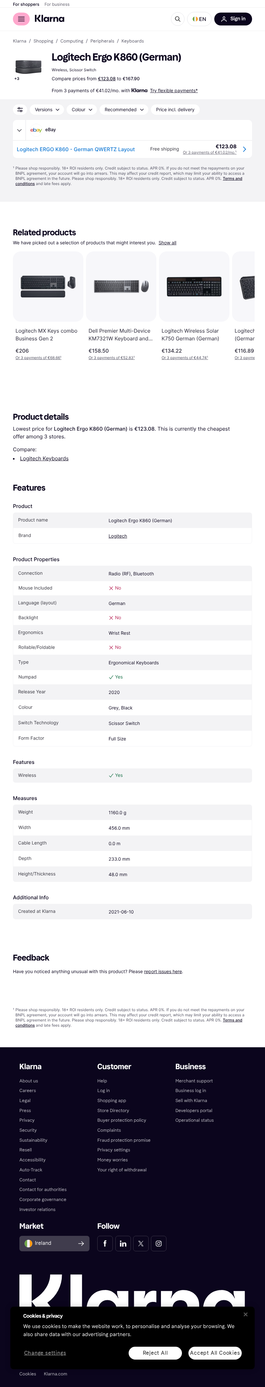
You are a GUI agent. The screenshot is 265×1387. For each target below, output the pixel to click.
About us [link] (28, 1081)
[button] (199, 19)
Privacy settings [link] (113, 1150)
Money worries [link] (112, 1160)
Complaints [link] (109, 1130)
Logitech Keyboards (44, 458)
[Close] (245, 1314)
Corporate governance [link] (42, 1199)
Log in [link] (103, 1090)
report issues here (163, 971)
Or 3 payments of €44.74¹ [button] (185, 357)
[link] (105, 1243)
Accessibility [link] (32, 1160)
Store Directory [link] (113, 1110)
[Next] (243, 305)
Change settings (45, 1353)
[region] (132, 1338)
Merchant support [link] (194, 1081)
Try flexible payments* (174, 90)
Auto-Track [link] (30, 1170)
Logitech (118, 536)
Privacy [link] (27, 1120)
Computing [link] (71, 41)
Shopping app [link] (111, 1100)
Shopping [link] (43, 41)
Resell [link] (25, 1150)
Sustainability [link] (33, 1140)
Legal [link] (25, 1100)
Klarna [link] (19, 41)
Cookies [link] (27, 1374)
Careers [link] (27, 1090)
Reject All (155, 1353)
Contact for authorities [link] (43, 1189)
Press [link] (25, 1110)
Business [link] (190, 1067)
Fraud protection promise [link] (124, 1140)
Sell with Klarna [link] (191, 1100)
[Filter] (20, 109)
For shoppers (26, 4)
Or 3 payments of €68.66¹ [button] (38, 357)
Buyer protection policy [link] (121, 1120)
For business (57, 4)
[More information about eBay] (19, 130)
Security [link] (28, 1130)
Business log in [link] (190, 1090)
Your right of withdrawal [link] (121, 1170)
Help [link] (102, 1081)
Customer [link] (114, 1067)
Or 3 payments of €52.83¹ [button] (112, 357)
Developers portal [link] (193, 1110)
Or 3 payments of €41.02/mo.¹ (210, 152)
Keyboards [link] (133, 41)
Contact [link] (27, 1180)
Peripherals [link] (102, 41)
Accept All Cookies (215, 1353)
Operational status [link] (194, 1120)
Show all (167, 243)
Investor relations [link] (37, 1209)
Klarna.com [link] (55, 1374)
